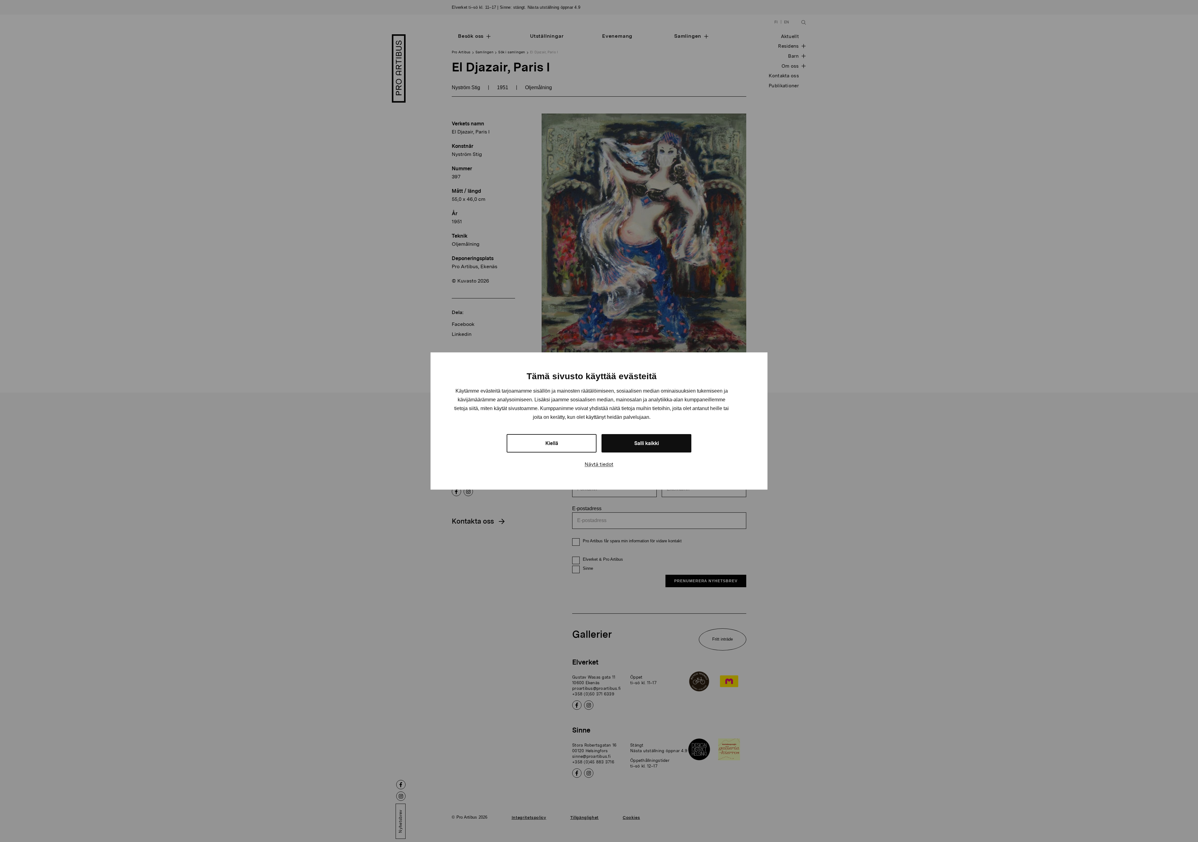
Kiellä (551, 443)
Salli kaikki (646, 443)
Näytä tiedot (599, 464)
